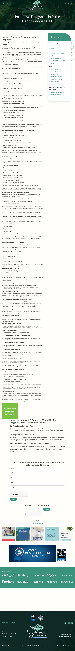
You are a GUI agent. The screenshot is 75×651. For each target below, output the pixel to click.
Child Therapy (54, 69)
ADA (32, 645)
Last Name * (13, 473)
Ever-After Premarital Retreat (58, 97)
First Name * (13, 468)
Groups (52, 63)
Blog (64, 6)
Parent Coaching (55, 81)
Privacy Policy (26, 645)
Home (4, 6)
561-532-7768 (11, 3)
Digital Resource (69, 645)
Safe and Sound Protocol (57, 53)
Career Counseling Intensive (58, 60)
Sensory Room (54, 71)
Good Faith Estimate (39, 645)
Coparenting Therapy (56, 79)
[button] (10, 6)
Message (12, 487)
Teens (52, 51)
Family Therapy (54, 74)
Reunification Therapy (56, 76)
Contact (70, 6)
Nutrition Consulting (56, 58)
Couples (53, 48)
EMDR (52, 55)
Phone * (12, 482)
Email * (11, 477)
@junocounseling (37, 523)
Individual (53, 46)
